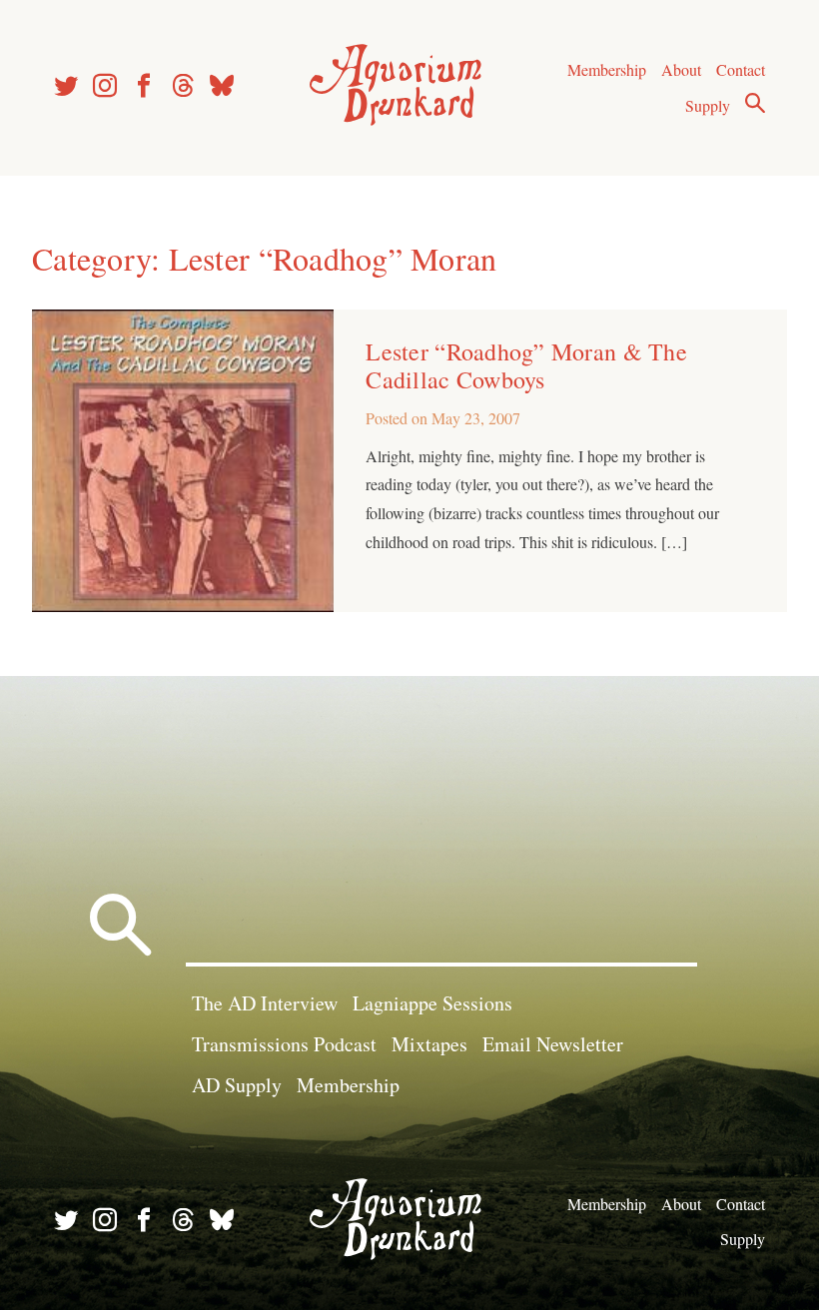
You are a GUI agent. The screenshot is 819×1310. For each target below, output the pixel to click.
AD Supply (237, 1084)
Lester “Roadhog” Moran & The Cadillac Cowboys (526, 365)
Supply (707, 105)
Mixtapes (429, 1043)
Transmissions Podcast (284, 1043)
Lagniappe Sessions (432, 1002)
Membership (606, 69)
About (681, 69)
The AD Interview (265, 1002)
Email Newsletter (552, 1043)
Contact (740, 69)
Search (755, 103)
